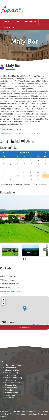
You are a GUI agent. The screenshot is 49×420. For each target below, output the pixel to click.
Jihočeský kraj (10, 367)
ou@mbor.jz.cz (13, 287)
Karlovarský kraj (11, 372)
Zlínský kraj (9, 397)
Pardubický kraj (11, 387)
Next (45, 250)
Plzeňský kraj (10, 390)
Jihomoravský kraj (12, 370)
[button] (24, 308)
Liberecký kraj (10, 380)
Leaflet (35, 324)
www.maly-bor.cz (13, 291)
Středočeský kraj (11, 392)
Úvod (6, 21)
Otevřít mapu (25, 327)
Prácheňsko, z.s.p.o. (20, 133)
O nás (16, 21)
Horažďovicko (5, 133)
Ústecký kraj (10, 395)
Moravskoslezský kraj (13, 382)
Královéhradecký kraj (13, 377)
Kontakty (9, 27)
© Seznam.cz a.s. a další (43, 324)
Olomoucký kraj (11, 385)
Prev (4, 250)
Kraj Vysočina (10, 375)
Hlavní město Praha (13, 365)
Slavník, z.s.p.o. (35, 133)
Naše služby (30, 21)
